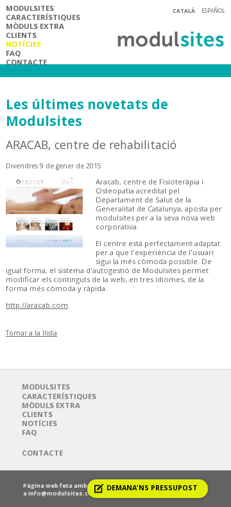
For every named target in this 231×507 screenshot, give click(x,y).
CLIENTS (21, 35)
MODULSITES (30, 8)
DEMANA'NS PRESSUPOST (152, 487)
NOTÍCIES (23, 44)
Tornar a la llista (31, 332)
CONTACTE (26, 62)
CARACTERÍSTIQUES (43, 17)
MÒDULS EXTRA (35, 26)
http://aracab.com (37, 305)
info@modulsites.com (63, 493)
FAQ (13, 53)
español (213, 10)
